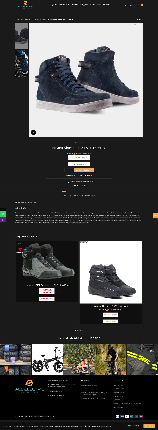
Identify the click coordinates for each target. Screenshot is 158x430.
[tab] (64, 194)
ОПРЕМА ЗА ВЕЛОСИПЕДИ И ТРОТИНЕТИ (127, 404)
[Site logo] (25, 4)
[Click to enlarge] (33, 132)
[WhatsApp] (3, 214)
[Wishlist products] (135, 5)
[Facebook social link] (77, 185)
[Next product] (142, 19)
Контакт (83, 389)
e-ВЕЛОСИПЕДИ (119, 392)
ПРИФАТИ (149, 426)
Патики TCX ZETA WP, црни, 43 (111, 305)
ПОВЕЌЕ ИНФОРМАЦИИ (133, 426)
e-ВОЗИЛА (117, 400)
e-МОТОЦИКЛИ (119, 389)
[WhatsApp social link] (82, 185)
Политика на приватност (89, 385)
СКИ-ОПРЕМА (118, 407)
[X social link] (79, 185)
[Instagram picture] (15, 359)
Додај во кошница (83, 170)
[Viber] (3, 219)
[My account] (126, 5)
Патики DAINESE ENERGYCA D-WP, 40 (47, 285)
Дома (17, 19)
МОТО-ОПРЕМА (26, 19)
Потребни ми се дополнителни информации (96, 426)
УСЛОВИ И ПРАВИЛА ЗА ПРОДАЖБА (93, 398)
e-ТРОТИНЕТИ (118, 396)
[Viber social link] (85, 185)
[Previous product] (138, 19)
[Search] (131, 5)
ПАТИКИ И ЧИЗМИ (40, 19)
